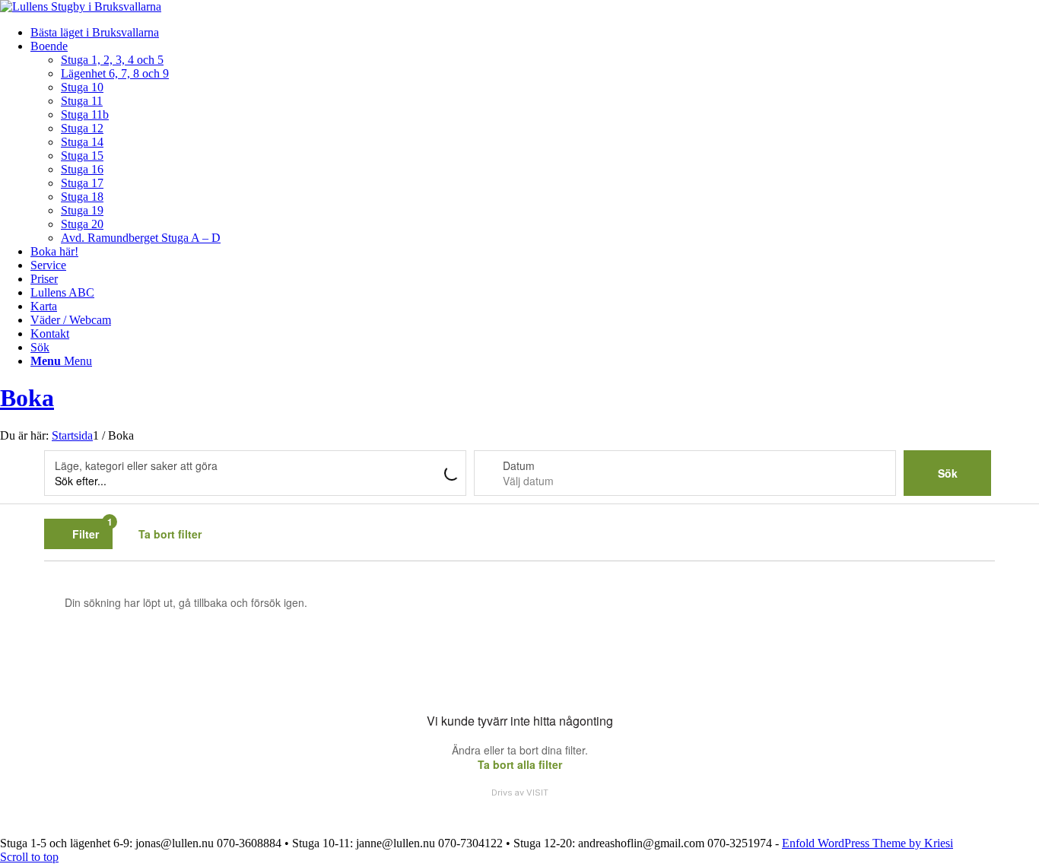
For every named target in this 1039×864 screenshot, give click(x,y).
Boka (27, 397)
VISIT (537, 792)
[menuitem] (534, 33)
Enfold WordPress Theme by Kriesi (867, 843)
